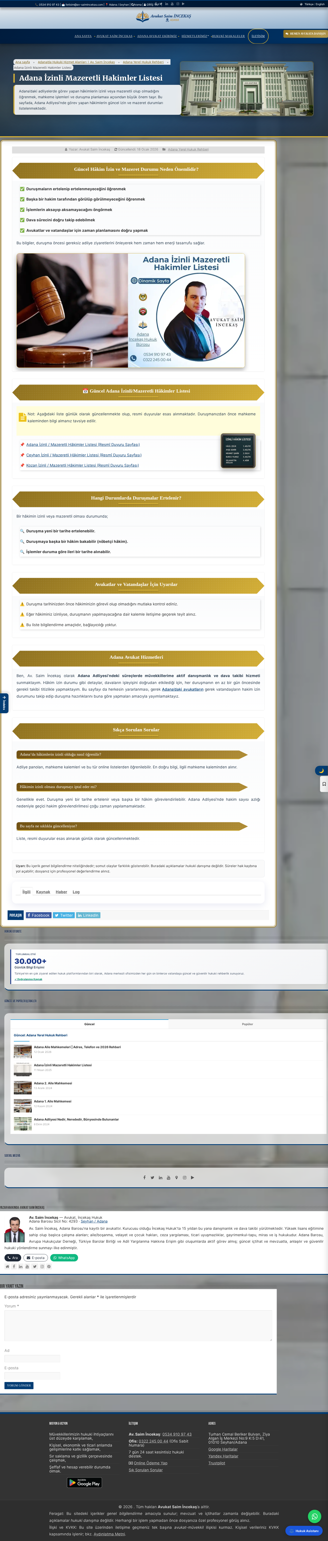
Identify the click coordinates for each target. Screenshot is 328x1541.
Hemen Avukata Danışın (308, 33)
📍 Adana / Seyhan (117, 4)
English (320, 4)
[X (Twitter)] (34, 1266)
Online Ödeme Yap (150, 1463)
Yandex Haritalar (223, 1456)
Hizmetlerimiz (194, 36)
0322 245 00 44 (153, 1441)
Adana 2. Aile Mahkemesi (53, 1083)
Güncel (89, 1024)
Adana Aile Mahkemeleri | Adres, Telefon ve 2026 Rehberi (77, 1047)
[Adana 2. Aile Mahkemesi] (23, 1087)
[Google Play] (183, 3)
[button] (4, 703)
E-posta (11, 1368)
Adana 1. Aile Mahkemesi (52, 1101)
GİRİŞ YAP (152, 4)
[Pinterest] (49, 1266)
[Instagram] (42, 1266)
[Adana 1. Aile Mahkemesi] (23, 1105)
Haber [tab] (61, 892)
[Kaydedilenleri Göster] (324, 784)
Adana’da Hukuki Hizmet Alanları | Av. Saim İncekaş (76, 62)
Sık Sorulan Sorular (146, 1470)
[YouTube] (27, 1266)
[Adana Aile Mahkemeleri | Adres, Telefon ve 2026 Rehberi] (23, 1051)
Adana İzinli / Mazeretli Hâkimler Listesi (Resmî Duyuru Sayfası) (83, 444)
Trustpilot (216, 1463)
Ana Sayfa (83, 36)
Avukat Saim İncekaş (114, 36)
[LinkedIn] (166, 3)
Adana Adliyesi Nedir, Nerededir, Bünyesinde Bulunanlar (76, 1119)
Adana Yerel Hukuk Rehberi (143, 62)
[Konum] (176, 1177)
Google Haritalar (223, 1449)
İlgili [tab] (27, 892)
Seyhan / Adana (94, 1221)
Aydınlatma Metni (109, 1534)
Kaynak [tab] (43, 892)
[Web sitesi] (7, 1266)
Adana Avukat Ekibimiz (157, 36)
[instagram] (178, 3)
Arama (138, 4)
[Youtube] (172, 3)
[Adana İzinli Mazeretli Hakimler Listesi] (23, 1069)
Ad (7, 1350)
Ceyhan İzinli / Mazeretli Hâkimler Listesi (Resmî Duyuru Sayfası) (84, 455)
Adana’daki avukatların (182, 689)
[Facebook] (155, 3)
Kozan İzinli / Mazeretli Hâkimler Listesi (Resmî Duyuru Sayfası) (82, 465)
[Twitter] (161, 3)
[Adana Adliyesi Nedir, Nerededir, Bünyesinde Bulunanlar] (23, 1123)
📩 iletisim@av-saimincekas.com (82, 4)
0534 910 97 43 (177, 1434)
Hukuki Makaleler (228, 36)
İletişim (258, 36)
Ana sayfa (22, 62)
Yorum (11, 1306)
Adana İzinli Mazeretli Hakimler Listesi (63, 1065)
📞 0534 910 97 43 (47, 4)
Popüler (247, 1024)
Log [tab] (76, 892)
